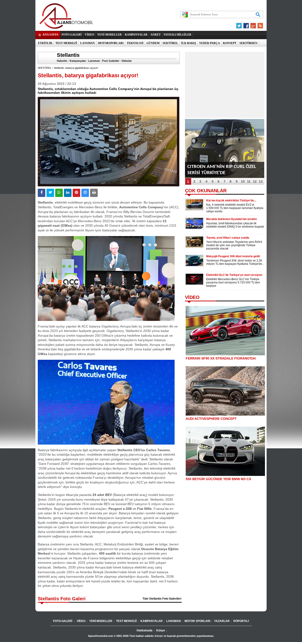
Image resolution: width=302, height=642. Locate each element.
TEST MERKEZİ (66, 43)
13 (261, 181)
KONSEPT (229, 43)
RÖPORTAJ (241, 621)
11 (249, 181)
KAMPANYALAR (136, 34)
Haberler (62, 60)
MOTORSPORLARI (111, 43)
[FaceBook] (246, 24)
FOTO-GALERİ (72, 34)
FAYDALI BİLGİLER (177, 34)
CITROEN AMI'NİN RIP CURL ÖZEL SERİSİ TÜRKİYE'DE (221, 169)
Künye (160, 630)
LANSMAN (87, 43)
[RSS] (258, 24)
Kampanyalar (78, 60)
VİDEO (89, 34)
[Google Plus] (252, 24)
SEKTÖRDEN (248, 43)
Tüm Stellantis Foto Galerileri (162, 598)
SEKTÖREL (170, 43)
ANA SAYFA (50, 34)
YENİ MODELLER (109, 34)
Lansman (94, 60)
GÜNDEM (153, 43)
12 (255, 181)
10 (243, 181)
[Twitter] (239, 24)
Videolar (127, 60)
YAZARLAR (222, 621)
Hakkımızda (144, 630)
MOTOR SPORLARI (197, 621)
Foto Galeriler (110, 60)
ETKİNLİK (45, 43)
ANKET (156, 34)
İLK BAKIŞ (188, 43)
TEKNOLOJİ (135, 43)
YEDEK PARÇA (209, 43)
